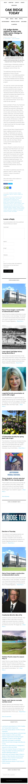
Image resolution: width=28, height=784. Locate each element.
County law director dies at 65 (12, 615)
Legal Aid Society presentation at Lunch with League (13, 394)
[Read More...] (20, 321)
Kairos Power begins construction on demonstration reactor (13, 310)
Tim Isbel (5, 208)
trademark (10, 208)
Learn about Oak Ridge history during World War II (12, 352)
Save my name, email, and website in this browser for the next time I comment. (12, 265)
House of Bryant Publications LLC (14, 202)
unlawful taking (7, 211)
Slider (19, 194)
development (6, 200)
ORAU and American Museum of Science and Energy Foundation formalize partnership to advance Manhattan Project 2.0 (13, 750)
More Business (5, 496)
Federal (19, 193)
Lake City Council (17, 203)
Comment (6, 227)
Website (5, 255)
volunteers (14, 211)
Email (5, 248)
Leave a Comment (16, 38)
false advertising (13, 200)
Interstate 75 (6, 203)
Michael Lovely (9, 204)
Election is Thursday (8, 531)
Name (5, 241)
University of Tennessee (17, 210)
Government (6, 194)
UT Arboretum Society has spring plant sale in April (13, 437)
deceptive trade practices (13, 199)
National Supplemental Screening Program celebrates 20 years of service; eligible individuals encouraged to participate (12, 738)
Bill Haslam (12, 197)
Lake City (11, 194)
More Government (6, 716)
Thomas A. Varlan (20, 207)
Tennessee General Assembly (9, 207)
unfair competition (7, 210)
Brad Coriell (12, 198)
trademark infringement (18, 208)
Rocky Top (15, 204)
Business (11, 193)
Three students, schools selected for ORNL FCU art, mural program (13, 479)
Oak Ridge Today (14, 11)
